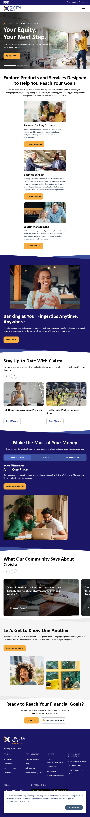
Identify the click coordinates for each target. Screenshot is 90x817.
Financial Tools (17, 457)
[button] (5, 65)
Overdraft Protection (55, 776)
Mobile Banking (72, 457)
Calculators (30, 768)
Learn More (11, 339)
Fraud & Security (32, 759)
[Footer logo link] (14, 743)
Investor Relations (75, 766)
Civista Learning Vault (34, 773)
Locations (72, 2)
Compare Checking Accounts (18, 56)
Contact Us (31, 720)
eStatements (52, 767)
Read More (11, 421)
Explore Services (33, 196)
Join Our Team (10, 768)
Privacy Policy (25, 801)
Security (45, 457)
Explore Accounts (34, 144)
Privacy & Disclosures (77, 761)
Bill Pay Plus (51, 771)
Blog (27, 764)
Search (83, 2)
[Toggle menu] (83, 8)
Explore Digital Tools (15, 486)
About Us (8, 759)
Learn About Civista (14, 648)
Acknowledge (74, 807)
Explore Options (33, 246)
